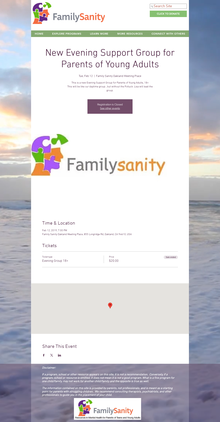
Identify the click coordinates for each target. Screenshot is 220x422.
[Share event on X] (51, 355)
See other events (110, 108)
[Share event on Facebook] (43, 355)
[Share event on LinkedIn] (59, 355)
